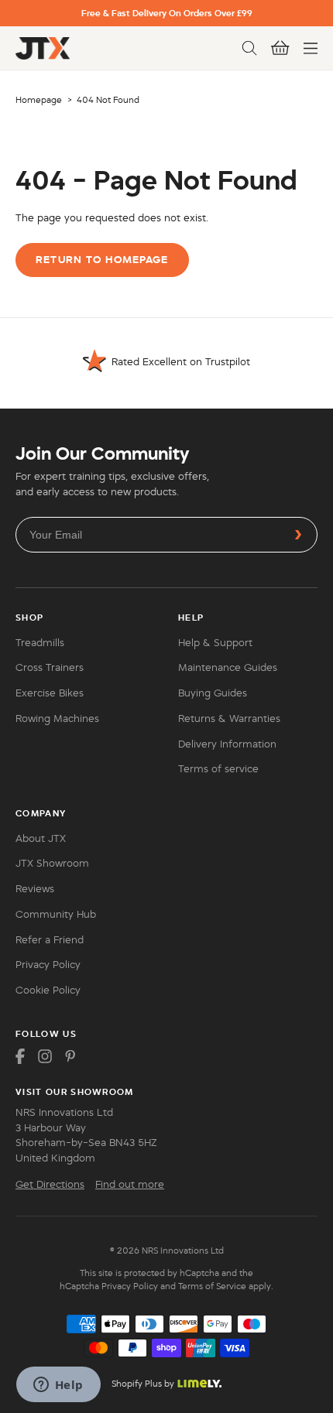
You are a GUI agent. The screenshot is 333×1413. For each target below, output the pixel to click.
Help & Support (215, 643)
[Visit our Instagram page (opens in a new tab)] (45, 1056)
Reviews (34, 889)
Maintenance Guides (227, 667)
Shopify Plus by (143, 1383)
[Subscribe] (298, 535)
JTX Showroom (52, 863)
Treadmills (39, 643)
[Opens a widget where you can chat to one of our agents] (58, 1386)
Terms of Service (212, 1286)
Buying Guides (212, 693)
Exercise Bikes (49, 693)
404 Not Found (108, 99)
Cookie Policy (48, 990)
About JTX (40, 838)
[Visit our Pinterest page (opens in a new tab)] (69, 1056)
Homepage (38, 99)
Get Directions (49, 1184)
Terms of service (218, 769)
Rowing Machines (57, 718)
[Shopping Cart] (280, 48)
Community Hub (55, 914)
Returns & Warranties (229, 718)
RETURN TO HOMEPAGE (102, 260)
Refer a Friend (49, 940)
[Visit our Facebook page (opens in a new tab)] (20, 1056)
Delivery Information (227, 744)
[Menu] (311, 48)
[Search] (249, 48)
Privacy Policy (48, 965)
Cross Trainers (49, 667)
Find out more (129, 1184)
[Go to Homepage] (42, 48)
